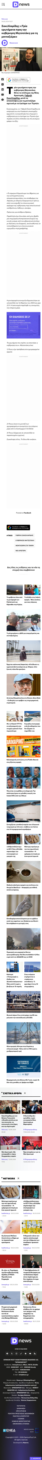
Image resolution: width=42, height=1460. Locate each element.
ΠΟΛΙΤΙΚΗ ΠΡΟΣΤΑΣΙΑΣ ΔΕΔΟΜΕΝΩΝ (21, 1413)
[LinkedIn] (3, 89)
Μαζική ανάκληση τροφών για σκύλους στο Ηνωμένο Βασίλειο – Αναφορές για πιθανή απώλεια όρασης (22, 887)
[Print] (3, 100)
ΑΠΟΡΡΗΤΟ (36, 1458)
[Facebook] (3, 79)
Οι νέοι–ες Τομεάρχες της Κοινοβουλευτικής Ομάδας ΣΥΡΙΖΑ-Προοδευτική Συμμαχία (10, 1274)
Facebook (27, 513)
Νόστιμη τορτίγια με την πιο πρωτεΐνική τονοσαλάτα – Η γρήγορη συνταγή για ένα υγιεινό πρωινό (32, 851)
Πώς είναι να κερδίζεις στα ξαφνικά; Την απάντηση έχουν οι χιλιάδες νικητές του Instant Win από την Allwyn (21, 793)
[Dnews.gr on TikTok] (21, 1353)
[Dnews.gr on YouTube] (30, 1353)
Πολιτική (5, 19)
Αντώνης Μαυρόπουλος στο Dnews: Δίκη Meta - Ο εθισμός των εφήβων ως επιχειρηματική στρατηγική (23, 700)
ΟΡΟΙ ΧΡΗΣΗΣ (21, 1411)
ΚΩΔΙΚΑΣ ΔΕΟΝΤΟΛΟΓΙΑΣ (21, 1421)
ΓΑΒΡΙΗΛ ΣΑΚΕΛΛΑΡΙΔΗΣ (24, 535)
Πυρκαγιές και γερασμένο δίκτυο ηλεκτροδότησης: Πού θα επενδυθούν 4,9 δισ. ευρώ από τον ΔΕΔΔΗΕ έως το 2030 (23, 954)
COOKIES (21, 1418)
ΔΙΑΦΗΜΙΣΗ (21, 1408)
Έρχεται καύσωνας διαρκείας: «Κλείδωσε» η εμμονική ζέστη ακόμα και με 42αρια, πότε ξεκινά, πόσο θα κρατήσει (23, 666)
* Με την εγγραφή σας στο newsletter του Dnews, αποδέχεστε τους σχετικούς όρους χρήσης (22, 333)
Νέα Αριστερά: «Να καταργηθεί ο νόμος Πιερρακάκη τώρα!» (9, 1154)
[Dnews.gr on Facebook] (7, 1353)
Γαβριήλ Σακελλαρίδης (19, 96)
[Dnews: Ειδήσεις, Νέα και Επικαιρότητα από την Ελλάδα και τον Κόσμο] (21, 4)
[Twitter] (3, 84)
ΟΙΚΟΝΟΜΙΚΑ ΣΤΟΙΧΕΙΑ (21, 1424)
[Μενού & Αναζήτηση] (3, 4)
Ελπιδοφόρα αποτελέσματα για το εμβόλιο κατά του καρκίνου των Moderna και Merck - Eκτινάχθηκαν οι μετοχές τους (23, 921)
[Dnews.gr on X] (12, 1353)
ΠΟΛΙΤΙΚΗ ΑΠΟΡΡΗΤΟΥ (21, 1416)
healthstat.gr (6, 1213)
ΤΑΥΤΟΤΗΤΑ (21, 1406)
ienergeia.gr (27, 1248)
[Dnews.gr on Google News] (25, 1353)
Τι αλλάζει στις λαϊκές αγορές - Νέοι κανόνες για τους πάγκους (32, 599)
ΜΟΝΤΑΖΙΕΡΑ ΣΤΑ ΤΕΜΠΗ (25, 545)
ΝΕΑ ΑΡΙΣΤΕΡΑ (21, 550)
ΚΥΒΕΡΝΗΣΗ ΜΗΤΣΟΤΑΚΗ (25, 540)
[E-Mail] (3, 95)
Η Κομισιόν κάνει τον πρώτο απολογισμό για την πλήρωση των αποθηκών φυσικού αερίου (31, 1240)
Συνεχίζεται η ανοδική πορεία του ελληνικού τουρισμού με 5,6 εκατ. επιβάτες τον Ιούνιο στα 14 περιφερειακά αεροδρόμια (23, 827)
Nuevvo (25, 1442)
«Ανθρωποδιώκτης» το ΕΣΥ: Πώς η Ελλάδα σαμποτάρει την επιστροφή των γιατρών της (14, 851)
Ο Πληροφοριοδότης (30, 1129)
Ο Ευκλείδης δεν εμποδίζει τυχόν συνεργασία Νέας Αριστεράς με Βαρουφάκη (29, 1120)
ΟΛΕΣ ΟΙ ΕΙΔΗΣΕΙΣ (21, 1349)
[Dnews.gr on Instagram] (16, 1353)
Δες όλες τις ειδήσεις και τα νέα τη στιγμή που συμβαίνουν (23, 568)
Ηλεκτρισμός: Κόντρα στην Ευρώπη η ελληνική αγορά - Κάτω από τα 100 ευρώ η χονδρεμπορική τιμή (22, 1048)
